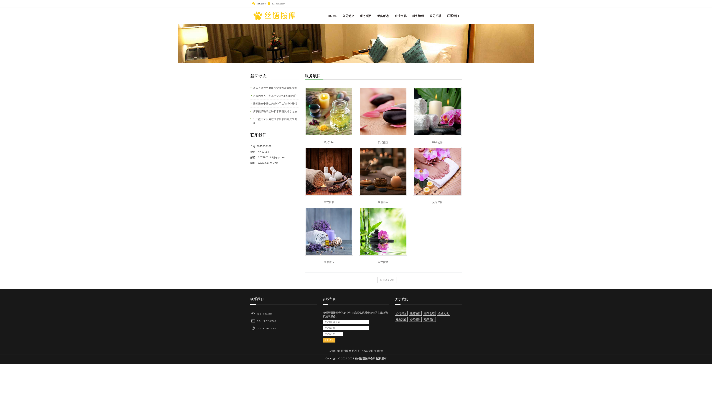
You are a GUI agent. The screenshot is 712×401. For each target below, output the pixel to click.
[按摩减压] (329, 231)
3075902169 (278, 3)
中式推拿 (329, 202)
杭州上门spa (359, 351)
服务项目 (366, 16)
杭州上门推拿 (375, 351)
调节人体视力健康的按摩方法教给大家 (275, 88)
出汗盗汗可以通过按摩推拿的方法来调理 (275, 121)
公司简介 (348, 16)
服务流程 (418, 16)
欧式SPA (329, 142)
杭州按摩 (346, 351)
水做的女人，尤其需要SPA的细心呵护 (274, 95)
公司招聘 (435, 16)
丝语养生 (383, 202)
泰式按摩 (383, 262)
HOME (332, 16)
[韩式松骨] (437, 111)
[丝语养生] (383, 171)
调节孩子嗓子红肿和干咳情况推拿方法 (275, 111)
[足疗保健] (437, 171)
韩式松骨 (437, 142)
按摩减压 (329, 262)
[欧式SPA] (329, 111)
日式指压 (383, 142)
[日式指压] (383, 111)
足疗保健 (437, 202)
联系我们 (453, 16)
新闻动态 (383, 16)
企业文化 (401, 16)
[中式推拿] (329, 171)
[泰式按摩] (383, 231)
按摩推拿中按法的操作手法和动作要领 (275, 103)
